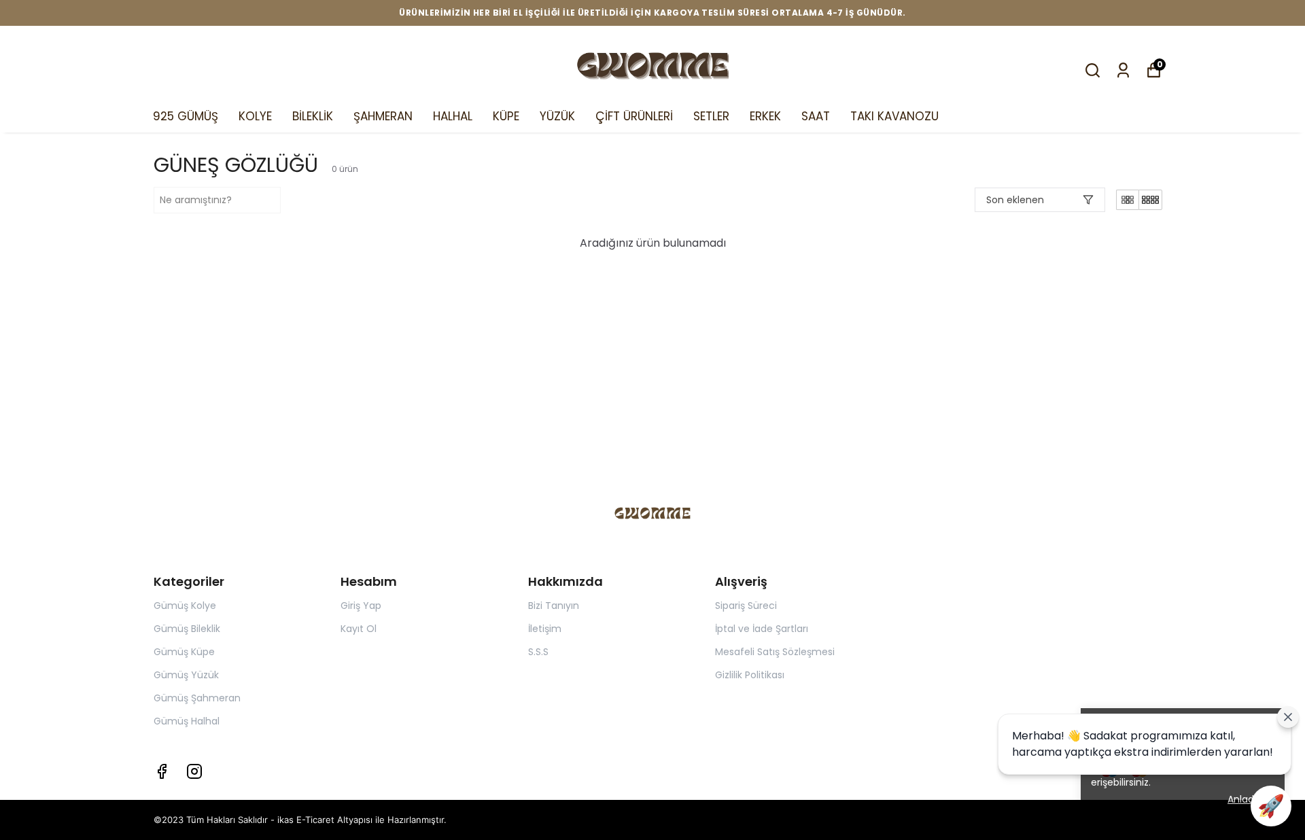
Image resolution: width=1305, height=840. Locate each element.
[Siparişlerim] (1123, 70)
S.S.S (538, 652)
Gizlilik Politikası (749, 675)
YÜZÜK (557, 116)
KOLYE (255, 116)
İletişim (544, 628)
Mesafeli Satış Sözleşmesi (775, 652)
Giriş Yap (361, 605)
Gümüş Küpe (184, 652)
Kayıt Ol (359, 628)
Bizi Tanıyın (553, 605)
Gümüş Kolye (185, 605)
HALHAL (452, 116)
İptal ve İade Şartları (761, 628)
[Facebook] (162, 771)
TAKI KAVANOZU (894, 116)
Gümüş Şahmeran (197, 698)
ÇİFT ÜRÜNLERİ (634, 116)
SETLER (711, 116)
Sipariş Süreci (746, 605)
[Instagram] (194, 771)
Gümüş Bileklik (187, 628)
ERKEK (765, 116)
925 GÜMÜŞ (185, 116)
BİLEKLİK (312, 116)
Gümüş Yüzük (186, 675)
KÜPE (506, 116)
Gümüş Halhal (187, 721)
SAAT (815, 116)
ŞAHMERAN (383, 116)
